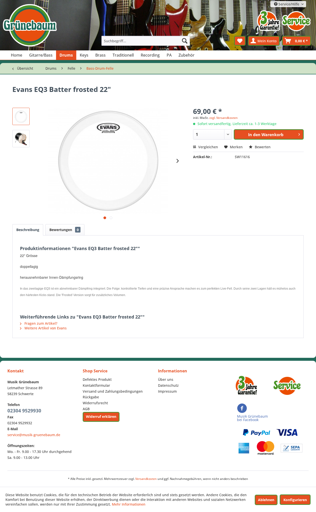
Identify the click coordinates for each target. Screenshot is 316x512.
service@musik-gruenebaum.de (33, 434)
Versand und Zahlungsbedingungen (113, 391)
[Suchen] (184, 41)
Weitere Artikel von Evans (45, 328)
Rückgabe (91, 397)
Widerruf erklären (101, 416)
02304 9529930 (24, 410)
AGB (86, 408)
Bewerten (262, 147)
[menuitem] (145, 41)
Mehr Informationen (128, 504)
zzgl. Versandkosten (223, 118)
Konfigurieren (295, 499)
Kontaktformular (96, 385)
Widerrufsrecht (95, 403)
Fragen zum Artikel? (40, 323)
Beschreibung (27, 229)
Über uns (165, 379)
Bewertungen (64, 229)
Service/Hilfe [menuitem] (288, 4)
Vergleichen (207, 147)
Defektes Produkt (97, 379)
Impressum (167, 391)
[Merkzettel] (240, 41)
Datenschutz (168, 385)
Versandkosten (146, 479)
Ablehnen (266, 499)
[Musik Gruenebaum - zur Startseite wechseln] (29, 25)
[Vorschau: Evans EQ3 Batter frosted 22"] (21, 116)
